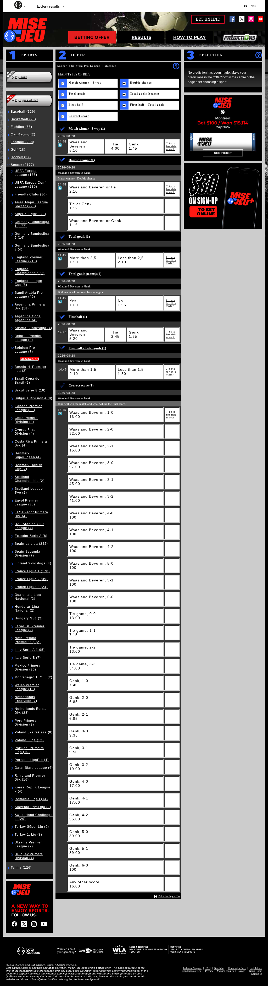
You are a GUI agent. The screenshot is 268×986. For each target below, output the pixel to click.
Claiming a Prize (237, 968)
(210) (29, 259)
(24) (31, 587)
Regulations (256, 968)
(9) (32, 827)
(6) (34, 768)
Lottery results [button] (46, 7)
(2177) (22, 165)
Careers (241, 970)
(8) (30, 214)
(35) (26, 502)
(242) (31, 544)
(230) (31, 184)
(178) (32, 571)
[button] (15, 5)
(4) (28, 318)
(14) (31, 799)
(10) (31, 194)
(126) (21, 867)
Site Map (219, 968)
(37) (21, 157)
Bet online (208, 19)
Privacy (209, 970)
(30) (28, 408)
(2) (23, 134)
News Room (255, 970)
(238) (22, 142)
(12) (29, 740)
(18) (18, 149)
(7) (29, 271)
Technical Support (192, 968)
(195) (30, 650)
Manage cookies (225, 970)
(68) (21, 127)
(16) (27, 687)
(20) (23, 119)
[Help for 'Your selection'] (258, 54)
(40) (29, 294)
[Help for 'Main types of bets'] (176, 65)
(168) (26, 173)
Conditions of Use (191, 970)
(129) (23, 111)
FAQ (207, 968)
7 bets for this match (171, 146)
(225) (31, 204)
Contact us (256, 973)
